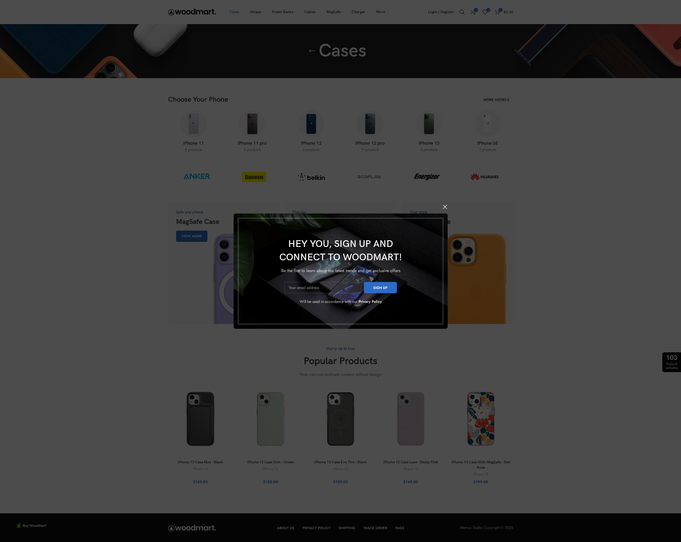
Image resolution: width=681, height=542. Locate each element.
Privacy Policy (370, 301)
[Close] (445, 206)
